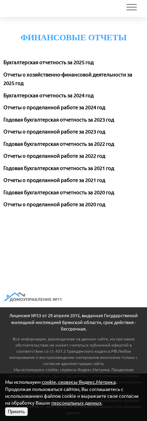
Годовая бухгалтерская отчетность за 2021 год (58, 168)
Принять (16, 411)
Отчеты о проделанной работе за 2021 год (54, 180)
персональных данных (76, 403)
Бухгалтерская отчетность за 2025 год (48, 62)
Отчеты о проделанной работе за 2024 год (54, 107)
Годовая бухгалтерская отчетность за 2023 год (58, 120)
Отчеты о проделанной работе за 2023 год (54, 132)
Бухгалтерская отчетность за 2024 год (48, 95)
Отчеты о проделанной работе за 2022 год (54, 156)
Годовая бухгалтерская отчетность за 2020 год (58, 192)
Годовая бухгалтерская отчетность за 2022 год (58, 144)
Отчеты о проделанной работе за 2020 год (54, 204)
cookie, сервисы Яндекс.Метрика (77, 369)
